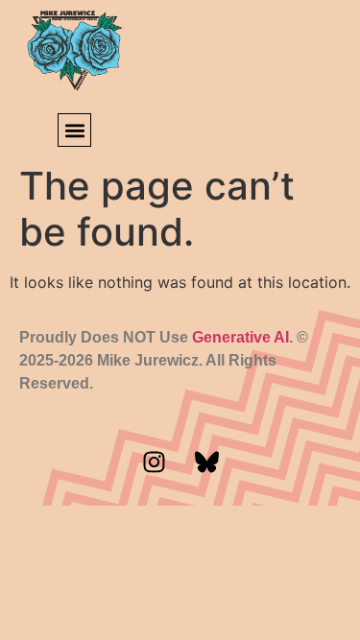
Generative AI (240, 337)
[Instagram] (154, 462)
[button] (74, 130)
